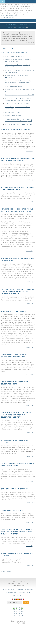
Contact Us (22, 27)
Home (5, 589)
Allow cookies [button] (9, 17)
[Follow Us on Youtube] (22, 612)
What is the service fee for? (13, 86)
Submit (26, 602)
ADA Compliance (18, 595)
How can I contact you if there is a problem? (19, 124)
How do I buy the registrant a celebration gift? (19, 95)
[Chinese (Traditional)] (20, 599)
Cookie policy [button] (4, 15)
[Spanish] (16, 599)
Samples (11, 27)
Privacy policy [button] (13, 15)
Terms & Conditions (25, 592)
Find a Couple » (6, 571)
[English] (12, 599)
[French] (21, 599)
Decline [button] (2, 17)
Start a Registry (11, 24)
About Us (11, 589)
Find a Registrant (25, 24)
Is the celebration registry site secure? (17, 103)
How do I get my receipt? (13, 115)
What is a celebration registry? (14, 56)
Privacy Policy (28, 589)
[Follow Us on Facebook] (13, 612)
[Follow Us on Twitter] (16, 612)
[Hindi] (14, 599)
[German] (18, 599)
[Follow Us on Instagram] (19, 612)
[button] (2, 1)
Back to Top (29, 151)
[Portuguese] (23, 599)
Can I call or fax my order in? (14, 112)
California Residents (11, 592)
